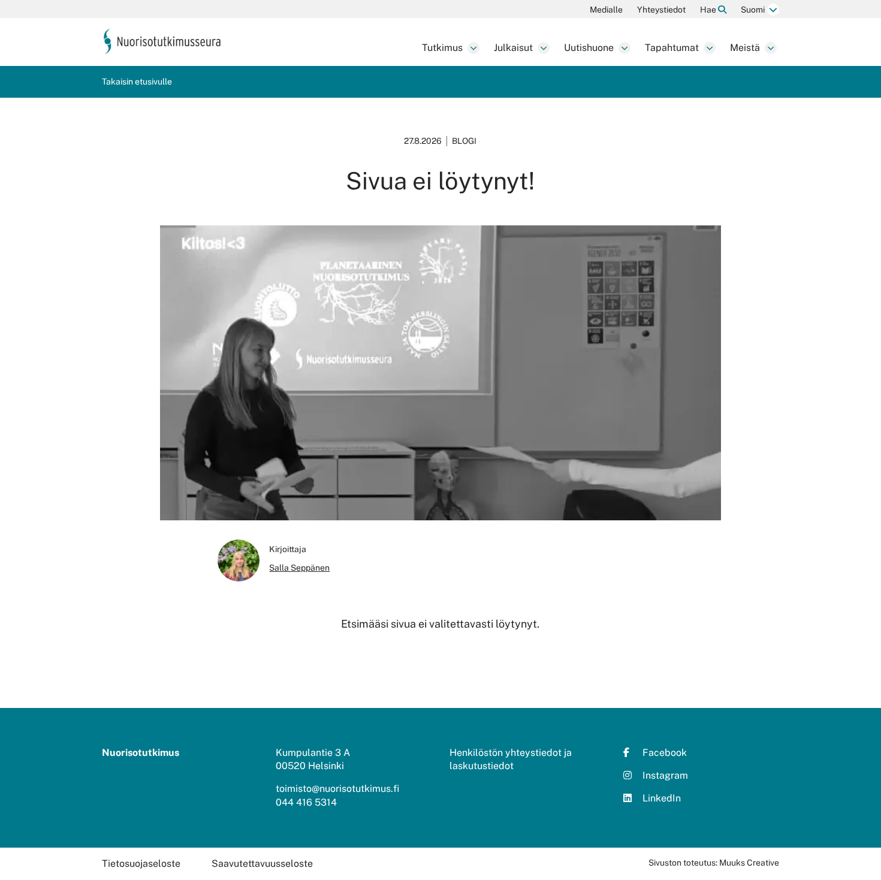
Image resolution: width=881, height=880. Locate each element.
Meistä (745, 47)
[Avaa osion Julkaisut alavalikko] (544, 48)
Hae (709, 9)
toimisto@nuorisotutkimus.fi (337, 788)
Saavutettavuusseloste (262, 863)
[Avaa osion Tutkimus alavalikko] (473, 48)
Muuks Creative (749, 862)
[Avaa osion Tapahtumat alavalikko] (710, 48)
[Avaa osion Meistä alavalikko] (771, 48)
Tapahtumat (672, 47)
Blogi (464, 141)
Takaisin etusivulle (137, 81)
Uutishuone (589, 47)
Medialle (606, 9)
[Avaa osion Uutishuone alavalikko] (624, 48)
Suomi (753, 9)
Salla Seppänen (299, 567)
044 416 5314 (306, 802)
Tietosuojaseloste (141, 863)
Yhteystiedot (661, 9)
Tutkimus (442, 47)
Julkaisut (513, 47)
